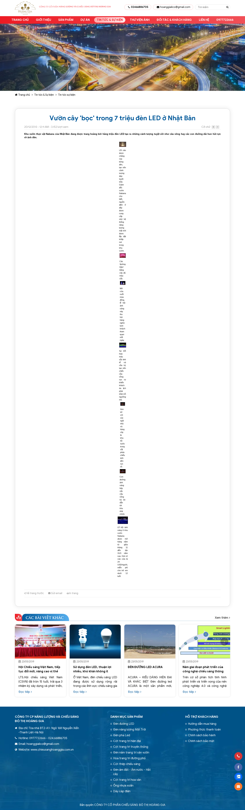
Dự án (85, 20)
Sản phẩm (65, 20)
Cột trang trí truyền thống (130, 747)
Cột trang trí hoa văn (127, 780)
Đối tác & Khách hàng (174, 20)
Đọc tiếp (23, 692)
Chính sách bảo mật (201, 741)
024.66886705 (57, 738)
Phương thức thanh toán (204, 729)
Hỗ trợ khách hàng (201, 717)
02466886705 (139, 7)
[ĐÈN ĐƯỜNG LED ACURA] (148, 642)
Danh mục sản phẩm (126, 717)
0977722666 (225, 20)
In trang (73, 593)
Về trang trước (35, 593)
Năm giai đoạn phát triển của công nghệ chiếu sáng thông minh (202, 671)
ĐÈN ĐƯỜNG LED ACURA (144, 667)
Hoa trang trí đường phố (129, 758)
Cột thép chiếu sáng (126, 764)
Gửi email (56, 593)
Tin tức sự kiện (66, 94)
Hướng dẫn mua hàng (202, 724)
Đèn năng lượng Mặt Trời (129, 729)
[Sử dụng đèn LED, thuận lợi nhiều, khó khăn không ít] (94, 642)
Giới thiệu (43, 20)
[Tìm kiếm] (227, 7)
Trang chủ (20, 20)
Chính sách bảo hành (202, 735)
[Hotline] (238, 756)
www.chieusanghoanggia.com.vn (52, 749)
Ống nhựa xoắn (123, 785)
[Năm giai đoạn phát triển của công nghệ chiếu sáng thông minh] (203, 642)
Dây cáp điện (121, 791)
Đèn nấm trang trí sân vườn (131, 752)
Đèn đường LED (123, 724)
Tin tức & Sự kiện (110, 20)
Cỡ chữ (205, 127)
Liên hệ (204, 20)
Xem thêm (221, 618)
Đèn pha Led (121, 735)
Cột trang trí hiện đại (127, 741)
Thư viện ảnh (140, 20)
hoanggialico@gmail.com (175, 7)
